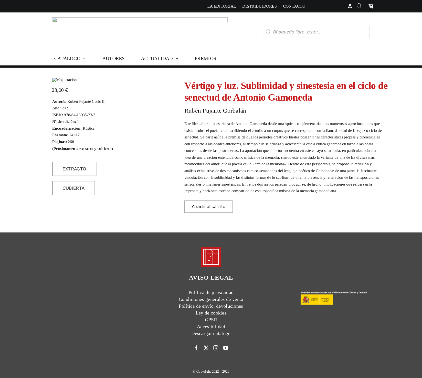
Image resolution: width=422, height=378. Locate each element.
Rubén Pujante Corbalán (215, 110)
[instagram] (215, 348)
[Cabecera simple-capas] (140, 19)
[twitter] (206, 348)
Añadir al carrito (209, 206)
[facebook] (196, 348)
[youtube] (225, 348)
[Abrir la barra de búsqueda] (359, 6)
